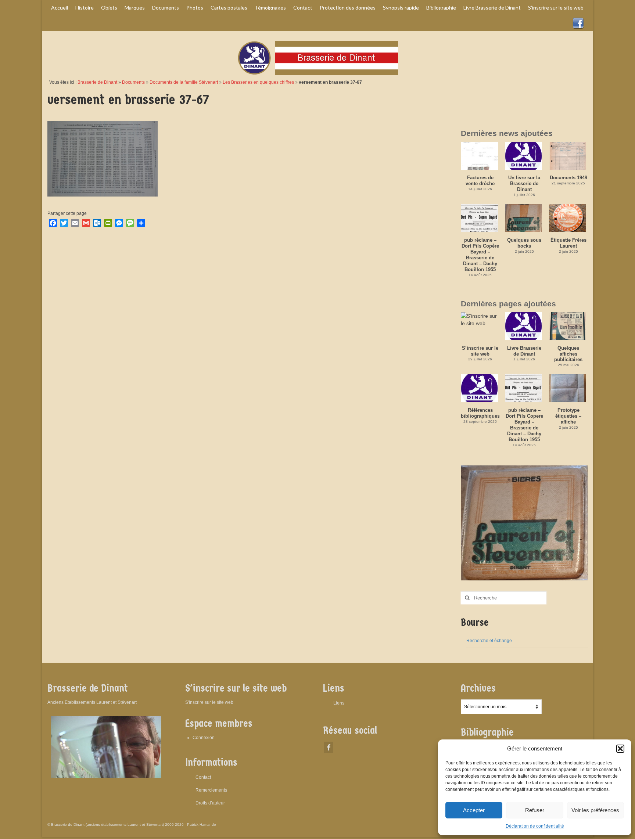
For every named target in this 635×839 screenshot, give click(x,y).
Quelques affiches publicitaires (568, 354)
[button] (620, 748)
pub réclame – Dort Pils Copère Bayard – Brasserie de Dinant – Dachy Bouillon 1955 (480, 254)
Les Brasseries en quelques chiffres (258, 82)
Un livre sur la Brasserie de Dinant (524, 183)
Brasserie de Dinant (97, 82)
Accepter (474, 810)
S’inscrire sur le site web (480, 351)
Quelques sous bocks (524, 243)
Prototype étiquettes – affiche (568, 416)
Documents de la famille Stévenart (184, 82)
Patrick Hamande (201, 824)
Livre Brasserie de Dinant (524, 351)
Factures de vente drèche (480, 180)
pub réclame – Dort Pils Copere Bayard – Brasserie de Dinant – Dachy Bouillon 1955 (524, 424)
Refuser (534, 810)
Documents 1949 (568, 177)
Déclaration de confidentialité (535, 826)
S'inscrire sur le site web (209, 702)
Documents (133, 82)
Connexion (204, 737)
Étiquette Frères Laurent (568, 243)
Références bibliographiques (480, 413)
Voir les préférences (595, 810)
